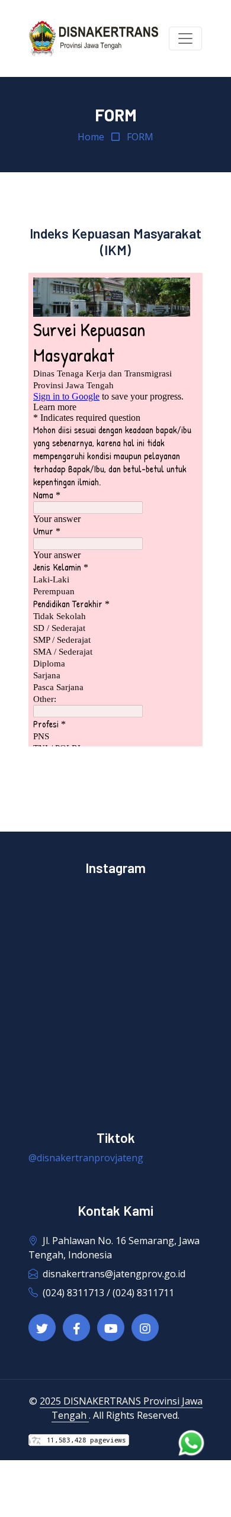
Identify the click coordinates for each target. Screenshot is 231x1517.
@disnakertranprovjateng (85, 1157)
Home (91, 136)
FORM (140, 136)
